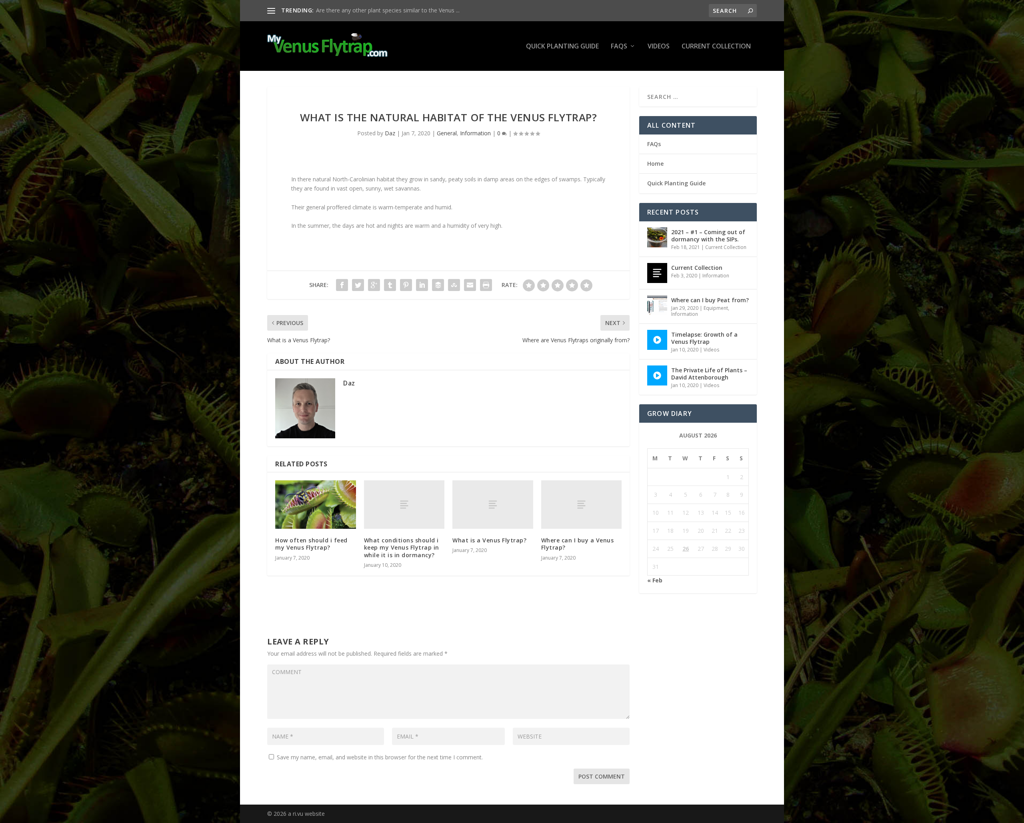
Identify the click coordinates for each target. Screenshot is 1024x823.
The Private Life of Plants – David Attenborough (709, 373)
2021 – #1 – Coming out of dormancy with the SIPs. (708, 235)
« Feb (654, 580)
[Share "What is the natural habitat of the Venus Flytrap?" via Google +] (374, 285)
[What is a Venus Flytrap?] (492, 504)
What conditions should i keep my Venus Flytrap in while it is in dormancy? (401, 547)
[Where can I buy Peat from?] (657, 305)
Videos (659, 46)
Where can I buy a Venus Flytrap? (577, 543)
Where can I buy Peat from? (710, 300)
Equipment (716, 308)
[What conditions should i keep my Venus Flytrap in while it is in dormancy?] (404, 504)
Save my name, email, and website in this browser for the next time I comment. (380, 757)
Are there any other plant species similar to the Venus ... (388, 10)
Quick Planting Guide (562, 46)
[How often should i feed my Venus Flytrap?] (315, 504)
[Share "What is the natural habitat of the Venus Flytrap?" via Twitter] (358, 285)
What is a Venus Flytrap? (489, 540)
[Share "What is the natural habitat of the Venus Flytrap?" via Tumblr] (390, 285)
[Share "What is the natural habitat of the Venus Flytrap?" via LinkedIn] (422, 285)
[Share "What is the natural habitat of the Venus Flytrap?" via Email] (470, 285)
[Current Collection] (657, 273)
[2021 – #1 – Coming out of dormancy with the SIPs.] (657, 237)
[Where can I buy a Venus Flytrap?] (581, 504)
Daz (390, 133)
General (447, 133)
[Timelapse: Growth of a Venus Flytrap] (657, 340)
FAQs (619, 46)
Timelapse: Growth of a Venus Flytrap (704, 338)
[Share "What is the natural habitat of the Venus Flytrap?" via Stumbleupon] (454, 285)
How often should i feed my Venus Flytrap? (311, 543)
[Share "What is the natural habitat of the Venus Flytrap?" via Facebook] (342, 285)
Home (655, 163)
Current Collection (716, 46)
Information (475, 133)
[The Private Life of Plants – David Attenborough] (657, 375)
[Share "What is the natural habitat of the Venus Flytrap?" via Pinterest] (406, 285)
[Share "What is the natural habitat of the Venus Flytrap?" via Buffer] (438, 285)
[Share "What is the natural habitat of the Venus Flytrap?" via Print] (486, 285)
